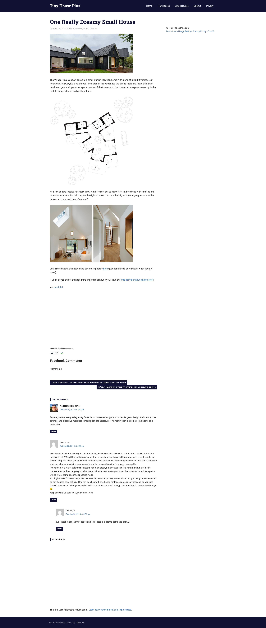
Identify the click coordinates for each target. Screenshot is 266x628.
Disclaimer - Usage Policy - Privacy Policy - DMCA (190, 31)
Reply (53, 432)
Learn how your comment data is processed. (110, 609)
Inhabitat (58, 287)
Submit (197, 6)
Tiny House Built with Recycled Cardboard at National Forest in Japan (89, 383)
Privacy (209, 6)
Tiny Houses (164, 6)
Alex (70, 28)
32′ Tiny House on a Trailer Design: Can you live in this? (126, 387)
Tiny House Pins (65, 5)
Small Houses (182, 6)
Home (149, 6)
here (105, 268)
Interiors (78, 28)
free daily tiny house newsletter (137, 279)
